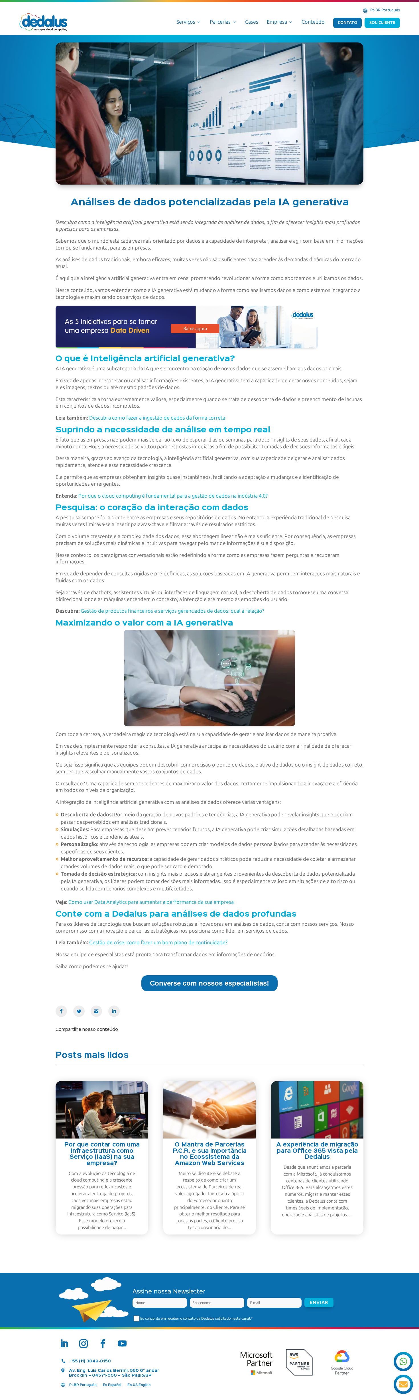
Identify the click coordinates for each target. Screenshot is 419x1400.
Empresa (280, 22)
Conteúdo (313, 22)
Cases (251, 22)
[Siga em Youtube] (122, 1343)
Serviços (188, 22)
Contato (347, 22)
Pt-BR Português (385, 10)
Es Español (112, 1385)
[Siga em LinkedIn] (64, 1343)
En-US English (138, 1385)
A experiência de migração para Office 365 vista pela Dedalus (317, 1151)
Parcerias (223, 22)
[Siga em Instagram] (83, 1343)
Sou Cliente (382, 22)
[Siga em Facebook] (102, 1343)
